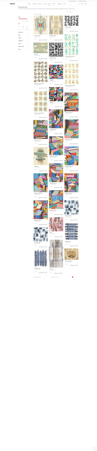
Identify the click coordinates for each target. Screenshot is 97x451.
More (64, 3)
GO (27, 29)
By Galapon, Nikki (37, 36)
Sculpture (54, 3)
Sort (67, 11)
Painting (29, 3)
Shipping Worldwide (82, 1)
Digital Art (40, 3)
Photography (59, 3)
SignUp (85, 3)
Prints (49, 3)
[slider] (18, 18)
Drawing (45, 3)
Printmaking (34, 3)
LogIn (82, 3)
